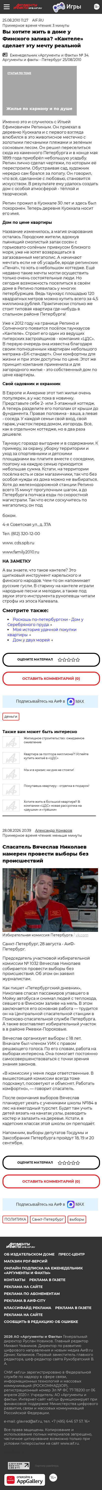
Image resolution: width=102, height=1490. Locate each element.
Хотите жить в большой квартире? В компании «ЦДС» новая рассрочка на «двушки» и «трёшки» (53, 805)
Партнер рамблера (46, 1465)
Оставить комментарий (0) (51, 678)
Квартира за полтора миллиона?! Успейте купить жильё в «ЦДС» (56, 756)
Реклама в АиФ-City (24, 1300)
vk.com (82, 935)
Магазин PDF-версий (26, 1261)
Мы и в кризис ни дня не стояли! (49, 770)
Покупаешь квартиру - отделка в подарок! (56, 786)
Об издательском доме (29, 1254)
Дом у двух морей (31, 640)
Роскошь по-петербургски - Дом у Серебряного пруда (45, 622)
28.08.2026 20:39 (16, 830)
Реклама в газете (47, 1280)
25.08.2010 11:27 (15, 20)
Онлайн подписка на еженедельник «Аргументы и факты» (43, 1270)
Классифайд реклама (27, 1308)
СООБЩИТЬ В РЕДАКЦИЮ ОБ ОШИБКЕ (41, 1321)
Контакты (14, 1280)
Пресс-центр (71, 1254)
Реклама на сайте (23, 1287)
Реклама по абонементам (32, 1293)
